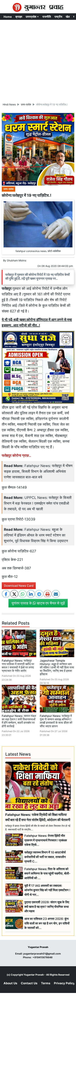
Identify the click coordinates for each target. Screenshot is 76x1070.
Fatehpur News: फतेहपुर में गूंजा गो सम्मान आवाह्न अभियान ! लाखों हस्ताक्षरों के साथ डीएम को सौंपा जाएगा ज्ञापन (56, 721)
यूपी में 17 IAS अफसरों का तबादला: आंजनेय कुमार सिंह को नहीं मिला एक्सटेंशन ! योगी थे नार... (47, 890)
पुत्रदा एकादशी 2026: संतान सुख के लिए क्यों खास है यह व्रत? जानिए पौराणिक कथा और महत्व (46, 906)
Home (8, 16)
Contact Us (29, 983)
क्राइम (18, 16)
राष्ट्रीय (58, 16)
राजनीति (46, 16)
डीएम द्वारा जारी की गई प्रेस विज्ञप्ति (25, 407)
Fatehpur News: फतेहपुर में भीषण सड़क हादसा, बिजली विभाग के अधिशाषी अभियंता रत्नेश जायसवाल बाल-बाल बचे (38, 471)
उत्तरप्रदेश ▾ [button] (32, 16)
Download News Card (18, 585)
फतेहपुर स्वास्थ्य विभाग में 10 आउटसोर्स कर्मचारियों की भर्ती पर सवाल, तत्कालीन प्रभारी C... (45, 857)
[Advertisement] (38, 60)
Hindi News (9, 104)
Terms (45, 983)
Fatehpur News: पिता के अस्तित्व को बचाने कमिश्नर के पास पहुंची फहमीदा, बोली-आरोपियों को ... (47, 873)
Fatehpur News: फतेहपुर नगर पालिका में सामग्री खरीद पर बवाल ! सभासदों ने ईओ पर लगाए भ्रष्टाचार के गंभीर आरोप (18, 666)
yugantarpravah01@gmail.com (42, 953)
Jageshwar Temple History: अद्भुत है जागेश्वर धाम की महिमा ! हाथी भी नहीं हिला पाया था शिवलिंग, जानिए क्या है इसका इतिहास (57, 667)
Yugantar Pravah (34, 974)
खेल (68, 16)
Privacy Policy (64, 983)
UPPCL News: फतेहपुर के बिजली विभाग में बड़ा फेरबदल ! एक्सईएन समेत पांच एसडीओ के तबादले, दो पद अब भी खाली (38, 503)
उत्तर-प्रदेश (26, 104)
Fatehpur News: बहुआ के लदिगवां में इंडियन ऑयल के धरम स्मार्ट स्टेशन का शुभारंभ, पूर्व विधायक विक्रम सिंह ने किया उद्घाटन (36, 535)
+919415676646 (43, 957)
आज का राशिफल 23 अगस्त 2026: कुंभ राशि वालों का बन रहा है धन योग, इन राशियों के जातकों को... (46, 923)
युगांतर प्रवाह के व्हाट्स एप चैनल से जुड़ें (38, 603)
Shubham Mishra (16, 260)
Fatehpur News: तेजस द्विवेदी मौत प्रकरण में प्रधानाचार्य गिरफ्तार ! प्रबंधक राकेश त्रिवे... (45, 840)
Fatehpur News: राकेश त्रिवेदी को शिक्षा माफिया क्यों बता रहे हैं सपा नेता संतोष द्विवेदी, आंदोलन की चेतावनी (37, 817)
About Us (10, 983)
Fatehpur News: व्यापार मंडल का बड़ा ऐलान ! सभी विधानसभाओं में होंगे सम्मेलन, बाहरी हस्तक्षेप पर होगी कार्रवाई (19, 721)
